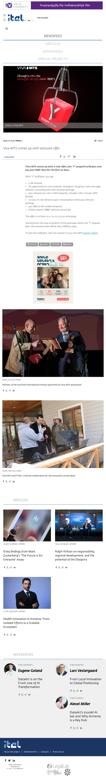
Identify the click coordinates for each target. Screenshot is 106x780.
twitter (45, 244)
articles (53, 44)
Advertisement (30, 752)
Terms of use (58, 752)
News (18, 141)
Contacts (45, 752)
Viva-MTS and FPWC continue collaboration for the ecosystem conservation (38, 476)
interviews (53, 51)
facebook (32, 244)
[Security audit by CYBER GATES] (54, 772)
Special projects (53, 59)
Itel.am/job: (42, 18)
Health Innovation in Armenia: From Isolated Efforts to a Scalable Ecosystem (26, 623)
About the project (12, 752)
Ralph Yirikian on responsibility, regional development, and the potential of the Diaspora (75, 555)
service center (90, 233)
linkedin (68, 244)
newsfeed (53, 36)
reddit (56, 244)
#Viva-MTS (9, 157)
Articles (22, 544)
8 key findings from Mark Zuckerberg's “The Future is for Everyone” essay (23, 555)
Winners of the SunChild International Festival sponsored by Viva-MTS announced (41, 385)
